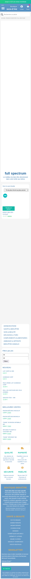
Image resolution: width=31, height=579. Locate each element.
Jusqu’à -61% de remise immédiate (15, 1)
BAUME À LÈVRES (15, 539)
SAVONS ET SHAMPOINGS (15, 541)
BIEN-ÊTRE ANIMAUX (11, 344)
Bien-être (12, 9)
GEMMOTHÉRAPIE (15, 523)
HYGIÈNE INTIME (15, 528)
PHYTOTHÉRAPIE (16, 520)
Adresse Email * (7, 561)
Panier (28, 9)
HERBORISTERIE (10, 326)
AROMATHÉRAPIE (15, 525)
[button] (3, 8)
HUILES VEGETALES (15, 544)
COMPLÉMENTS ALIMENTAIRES (15, 338)
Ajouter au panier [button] (9, 208)
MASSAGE (15, 531)
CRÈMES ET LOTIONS (15, 536)
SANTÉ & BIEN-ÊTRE (11, 329)
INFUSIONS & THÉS (11, 335)
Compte (22, 9)
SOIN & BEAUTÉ (10, 332)
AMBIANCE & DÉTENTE (12, 341)
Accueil (3, 18)
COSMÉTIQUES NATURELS (15, 533)
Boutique (13, 6)
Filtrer (6, 361)
